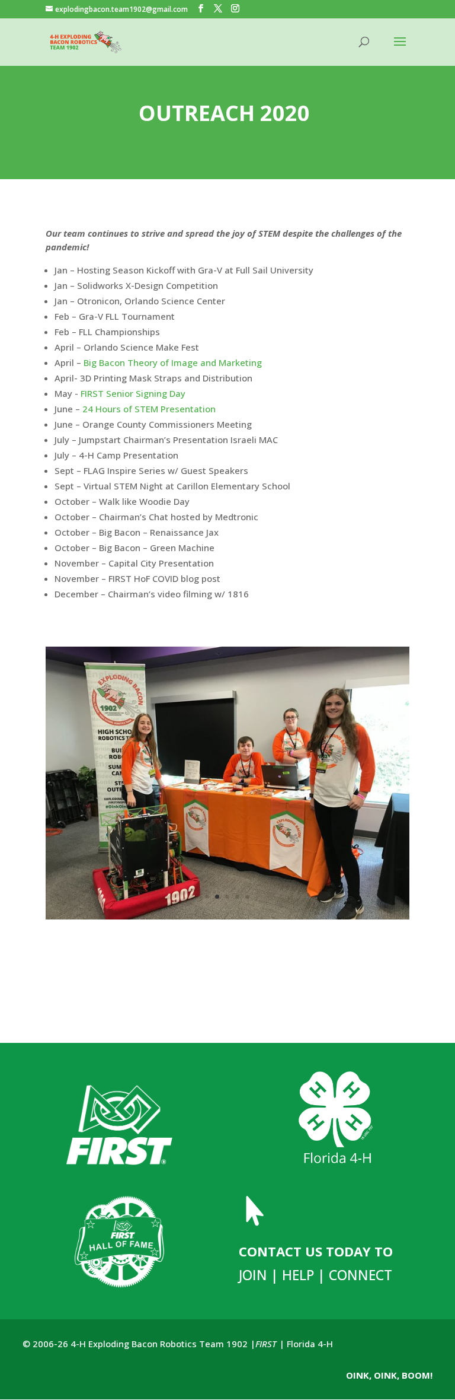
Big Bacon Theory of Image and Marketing (173, 362)
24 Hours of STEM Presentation (149, 409)
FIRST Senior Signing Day (133, 393)
